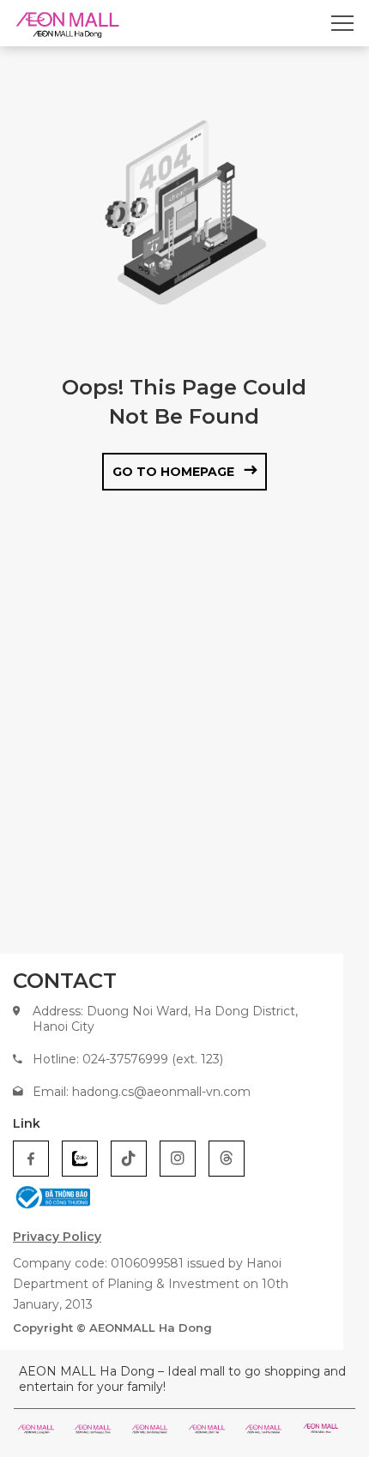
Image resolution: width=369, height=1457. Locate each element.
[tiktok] (129, 1159)
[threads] (227, 1159)
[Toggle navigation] (342, 23)
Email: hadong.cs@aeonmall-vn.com (142, 1091)
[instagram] (178, 1159)
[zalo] (80, 1159)
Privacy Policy (57, 1236)
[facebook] (31, 1159)
